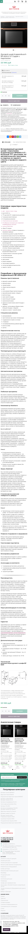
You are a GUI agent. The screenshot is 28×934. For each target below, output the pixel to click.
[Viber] (15, 137)
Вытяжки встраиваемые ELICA (8, 802)
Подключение (4, 900)
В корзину (20, 95)
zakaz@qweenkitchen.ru (9, 843)
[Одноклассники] (10, 137)
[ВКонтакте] (8, 137)
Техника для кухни (18, 130)
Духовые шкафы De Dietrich (8, 813)
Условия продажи (5, 902)
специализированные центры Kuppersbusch (13, 632)
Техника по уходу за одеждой (8, 858)
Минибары (3, 872)
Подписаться (22, 777)
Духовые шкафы (10, 130)
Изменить (14, 72)
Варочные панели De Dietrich (8, 811)
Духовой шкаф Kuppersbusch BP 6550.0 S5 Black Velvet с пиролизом (6, 741)
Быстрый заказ (10, 767)
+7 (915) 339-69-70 (7, 838)
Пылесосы (3, 876)
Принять (6, 929)
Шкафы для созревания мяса (8, 883)
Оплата (2, 896)
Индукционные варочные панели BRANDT (12, 796)
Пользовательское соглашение (9, 906)
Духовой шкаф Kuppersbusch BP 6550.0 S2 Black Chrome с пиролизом (20, 741)
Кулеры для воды (5, 868)
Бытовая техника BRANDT (7, 792)
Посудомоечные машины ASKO (9, 820)
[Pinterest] (13, 137)
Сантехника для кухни (6, 879)
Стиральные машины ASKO (8, 816)
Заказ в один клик (14, 101)
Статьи (2, 908)
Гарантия (3, 898)
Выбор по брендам (10, 128)
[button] (12, 769)
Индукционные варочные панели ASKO (11, 823)
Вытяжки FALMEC (5, 806)
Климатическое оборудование (9, 866)
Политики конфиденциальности (12, 780)
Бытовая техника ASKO (7, 815)
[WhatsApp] (18, 137)
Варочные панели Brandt (7, 794)
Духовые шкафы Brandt (7, 798)
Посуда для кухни (5, 874)
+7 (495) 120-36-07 (7, 839)
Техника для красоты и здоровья (9, 862)
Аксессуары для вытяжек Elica (8, 804)
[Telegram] (20, 137)
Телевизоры (4, 881)
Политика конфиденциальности (9, 904)
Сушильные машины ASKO (7, 818)
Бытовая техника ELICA (7, 800)
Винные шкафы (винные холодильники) (11, 864)
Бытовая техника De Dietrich (8, 809)
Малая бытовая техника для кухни (9, 870)
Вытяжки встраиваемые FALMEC (9, 808)
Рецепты (3, 910)
